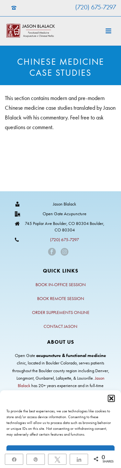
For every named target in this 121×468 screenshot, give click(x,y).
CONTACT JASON (60, 326)
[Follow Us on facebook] (52, 252)
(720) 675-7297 (95, 7)
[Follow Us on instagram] (64, 252)
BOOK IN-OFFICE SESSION (60, 284)
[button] (111, 398)
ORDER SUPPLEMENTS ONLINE (60, 312)
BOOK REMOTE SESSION (60, 298)
